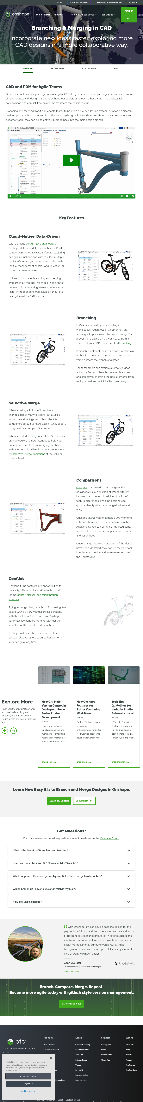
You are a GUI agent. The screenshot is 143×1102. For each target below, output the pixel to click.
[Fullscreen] (132, 196)
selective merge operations (29, 454)
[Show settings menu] (127, 196)
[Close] (51, 1058)
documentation (84, 800)
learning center (59, 800)
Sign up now (129, 14)
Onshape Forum (109, 838)
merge (34, 436)
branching (125, 343)
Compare (81, 487)
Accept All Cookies (28, 1076)
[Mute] (121, 196)
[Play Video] (10, 196)
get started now (71, 1003)
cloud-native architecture (41, 243)
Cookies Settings (28, 1091)
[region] (28, 1077)
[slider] (68, 196)
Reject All (28, 1084)
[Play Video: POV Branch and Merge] (71, 160)
